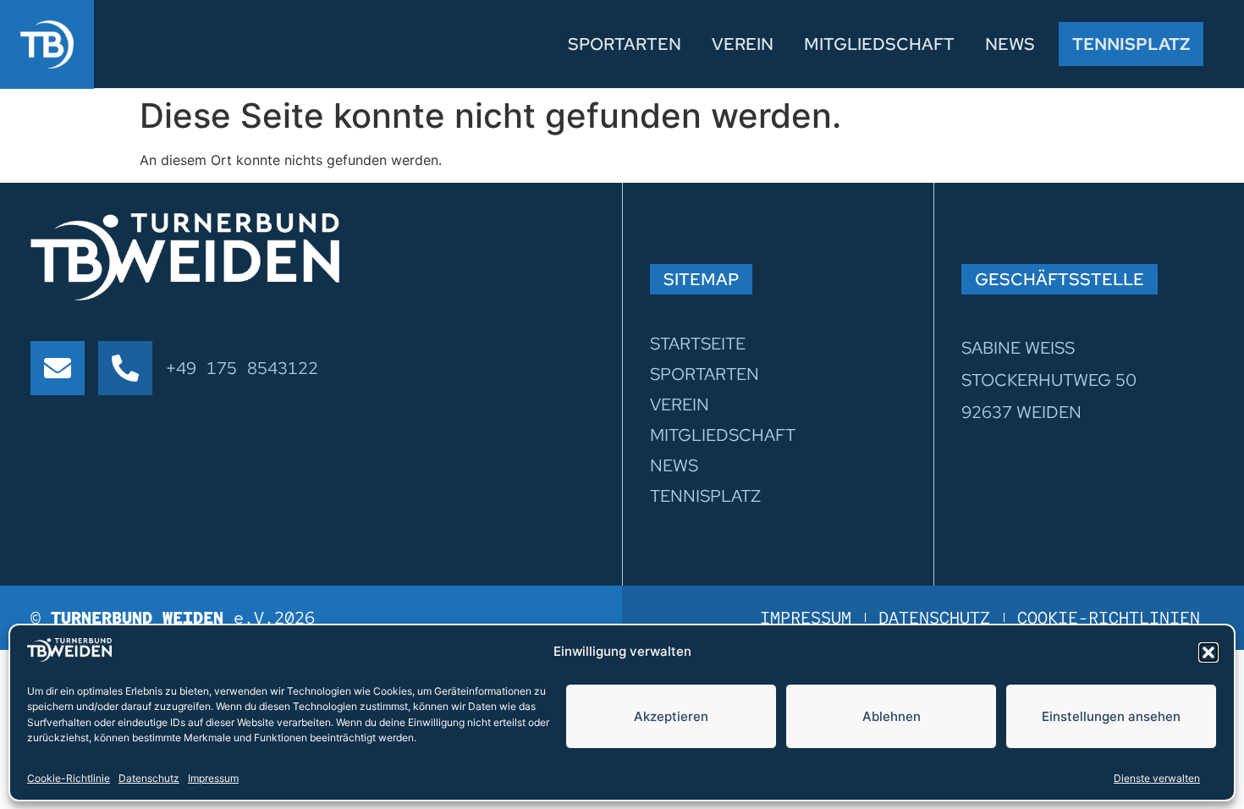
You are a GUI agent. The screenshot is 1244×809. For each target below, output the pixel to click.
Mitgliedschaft (879, 44)
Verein (742, 44)
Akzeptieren (671, 716)
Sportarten (624, 44)
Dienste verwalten (1157, 777)
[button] (1208, 652)
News (1010, 44)
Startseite (698, 343)
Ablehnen (891, 716)
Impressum (213, 777)
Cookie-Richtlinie (68, 777)
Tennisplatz (1131, 44)
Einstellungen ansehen (1111, 716)
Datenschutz (148, 777)
